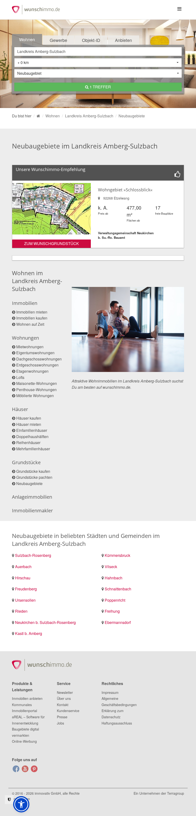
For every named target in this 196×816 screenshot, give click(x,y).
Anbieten (123, 40)
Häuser (20, 409)
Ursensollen (25, 600)
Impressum (110, 692)
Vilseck (111, 566)
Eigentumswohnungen (35, 352)
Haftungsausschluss (117, 723)
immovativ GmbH (48, 793)
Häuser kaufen (28, 418)
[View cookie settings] (9, 799)
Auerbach (23, 566)
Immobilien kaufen (31, 318)
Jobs (60, 723)
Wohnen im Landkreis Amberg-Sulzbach (37, 281)
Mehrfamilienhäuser (33, 448)
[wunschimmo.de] (38, 116)
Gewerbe (58, 40)
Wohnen (27, 39)
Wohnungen (25, 338)
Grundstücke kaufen (33, 471)
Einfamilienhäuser (31, 430)
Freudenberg (26, 589)
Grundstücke (26, 462)
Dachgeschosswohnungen (39, 359)
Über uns (64, 698)
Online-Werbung (24, 741)
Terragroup (175, 793)
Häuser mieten (28, 424)
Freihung (112, 611)
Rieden (21, 611)
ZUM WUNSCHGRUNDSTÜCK (51, 243)
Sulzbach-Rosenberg (33, 555)
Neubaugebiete (29, 483)
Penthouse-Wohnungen (36, 389)
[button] (21, 804)
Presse (62, 716)
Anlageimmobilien (32, 497)
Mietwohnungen (30, 346)
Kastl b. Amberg (28, 633)
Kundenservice (68, 710)
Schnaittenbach (118, 589)
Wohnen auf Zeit (30, 324)
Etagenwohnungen (32, 371)
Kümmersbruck (117, 555)
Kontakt (62, 704)
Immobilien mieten (31, 312)
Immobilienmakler (32, 510)
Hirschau (22, 578)
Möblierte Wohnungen (35, 395)
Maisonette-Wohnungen (36, 383)
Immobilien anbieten (27, 698)
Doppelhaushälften (32, 436)
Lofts (20, 377)
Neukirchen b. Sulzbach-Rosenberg (45, 622)
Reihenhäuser (28, 442)
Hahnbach (113, 578)
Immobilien (24, 303)
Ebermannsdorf (118, 622)
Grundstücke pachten (34, 477)
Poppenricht (115, 600)
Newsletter (65, 692)
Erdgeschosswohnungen (37, 365)
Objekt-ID (91, 40)
